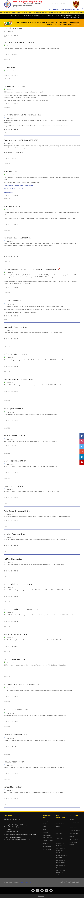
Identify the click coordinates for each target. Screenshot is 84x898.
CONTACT (76, 24)
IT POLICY (45, 832)
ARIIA (78, 17)
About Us (24, 22)
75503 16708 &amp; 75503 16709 (26, 834)
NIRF (8, 15)
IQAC (74, 17)
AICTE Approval (46, 821)
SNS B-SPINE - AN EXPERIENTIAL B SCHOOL (60, 872)
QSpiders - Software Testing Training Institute (20, 185)
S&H (16, 15)
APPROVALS (24, 15)
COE (67, 17)
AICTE (12, 15)
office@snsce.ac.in (15, 837)
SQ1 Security (7, 189)
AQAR (44, 824)
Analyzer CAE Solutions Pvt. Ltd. (21, 189)
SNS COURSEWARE (74, 822)
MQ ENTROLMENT (50, 15)
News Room (41, 22)
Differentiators (51, 22)
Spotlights (32, 22)
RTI (19, 15)
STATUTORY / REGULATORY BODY (36, 15)
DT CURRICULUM (73, 839)
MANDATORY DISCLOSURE (66, 15)
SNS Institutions (8, 192)
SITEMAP (45, 843)
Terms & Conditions (25, 882)
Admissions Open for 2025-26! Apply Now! (66, 9)
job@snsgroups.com (23, 839)
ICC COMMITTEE (47, 849)
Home (17, 22)
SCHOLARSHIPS (73, 828)
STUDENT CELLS (73, 833)
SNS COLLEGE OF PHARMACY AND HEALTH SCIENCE (60, 843)
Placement (49, 24)
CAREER (71, 836)
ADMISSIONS (72, 825)
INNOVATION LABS (74, 22)
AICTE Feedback (47, 846)
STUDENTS (76, 15)
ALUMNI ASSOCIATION (74, 830)
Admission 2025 (67, 24)
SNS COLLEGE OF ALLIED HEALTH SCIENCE (60, 850)
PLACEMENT (72, 819)
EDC (71, 17)
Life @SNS (58, 24)
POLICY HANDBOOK (48, 840)
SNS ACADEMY (59, 824)
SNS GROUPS (59, 821)
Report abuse (41, 895)
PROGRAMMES (63, 22)
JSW (5, 185)
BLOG (57, 15)
